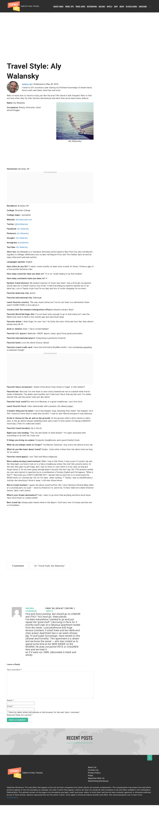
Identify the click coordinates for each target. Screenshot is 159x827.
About (121, 6)
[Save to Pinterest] (3, 416)
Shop (116, 6)
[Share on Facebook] (3, 405)
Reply (49, 611)
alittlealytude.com (24, 219)
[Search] (150, 7)
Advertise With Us (96, 778)
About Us (92, 767)
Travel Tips (69, 6)
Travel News (80, 6)
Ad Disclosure (131, 6)
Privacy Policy (94, 773)
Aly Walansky (23, 229)
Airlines (102, 6)
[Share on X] (3, 411)
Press (90, 776)
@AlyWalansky (21, 224)
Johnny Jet (27, 84)
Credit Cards (58, 6)
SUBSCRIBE (143, 6)
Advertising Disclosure (98, 781)
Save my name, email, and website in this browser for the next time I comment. (44, 712)
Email (10, 706)
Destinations (92, 6)
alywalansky (23, 242)
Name (10, 700)
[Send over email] (3, 422)
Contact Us (93, 770)
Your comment (14, 670)
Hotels (109, 6)
